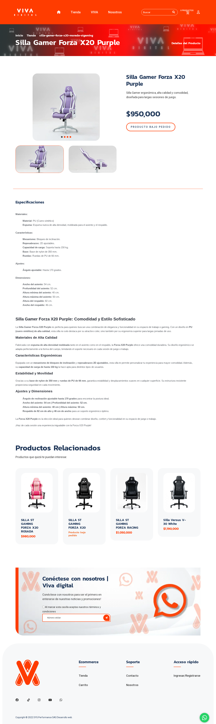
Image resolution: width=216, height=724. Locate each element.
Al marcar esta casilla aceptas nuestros (71, 609)
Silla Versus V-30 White (174, 522)
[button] (62, 137)
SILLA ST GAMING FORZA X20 (77, 524)
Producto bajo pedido (151, 126)
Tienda (76, 12)
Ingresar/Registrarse (187, 675)
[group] (66, 107)
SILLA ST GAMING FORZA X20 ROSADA (29, 526)
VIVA (94, 12)
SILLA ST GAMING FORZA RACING (127, 524)
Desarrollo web (64, 717)
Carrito (83, 685)
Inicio (19, 35)
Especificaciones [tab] (29, 202)
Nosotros (115, 12)
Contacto (132, 675)
